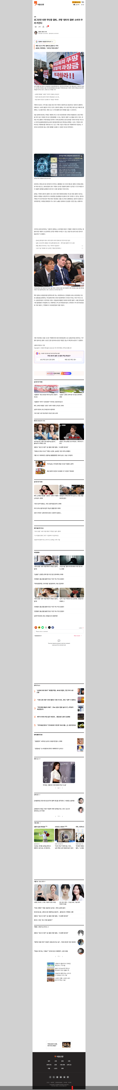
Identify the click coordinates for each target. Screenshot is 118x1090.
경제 (35, 17)
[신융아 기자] (36, 33)
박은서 (43, 31)
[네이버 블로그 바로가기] (68, 1077)
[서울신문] (39, 3)
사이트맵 (65, 1082)
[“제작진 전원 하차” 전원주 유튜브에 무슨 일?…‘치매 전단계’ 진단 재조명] (81, 942)
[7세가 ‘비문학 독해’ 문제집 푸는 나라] (81, 810)
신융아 (39, 31)
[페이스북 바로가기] (50, 1077)
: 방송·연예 (39, 881)
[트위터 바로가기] (53, 1077)
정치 (49, 1061)
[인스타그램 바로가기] (60, 1077)
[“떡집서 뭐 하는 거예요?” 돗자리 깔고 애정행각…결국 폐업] (81, 951)
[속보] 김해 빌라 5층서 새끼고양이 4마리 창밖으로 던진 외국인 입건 (53, 240)
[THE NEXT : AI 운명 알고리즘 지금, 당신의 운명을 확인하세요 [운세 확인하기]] (59, 373)
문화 (56, 1065)
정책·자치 (49, 1065)
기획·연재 (36, 823)
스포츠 (55, 1068)
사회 (56, 1061)
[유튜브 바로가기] (57, 1077)
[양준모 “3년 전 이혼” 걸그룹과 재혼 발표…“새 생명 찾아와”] (81, 933)
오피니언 (36, 795)
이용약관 (52, 1082)
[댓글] (47, 26)
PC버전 (69, 1082)
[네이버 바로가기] (64, 1077)
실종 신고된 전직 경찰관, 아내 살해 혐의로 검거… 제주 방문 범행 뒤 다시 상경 (55, 243)
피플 (49, 1068)
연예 (62, 1068)
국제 (69, 1061)
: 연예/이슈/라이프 (40, 927)
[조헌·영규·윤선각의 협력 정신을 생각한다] (81, 801)
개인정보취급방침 (58, 1082)
